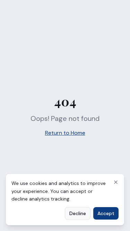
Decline (77, 213)
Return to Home (65, 132)
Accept (105, 213)
